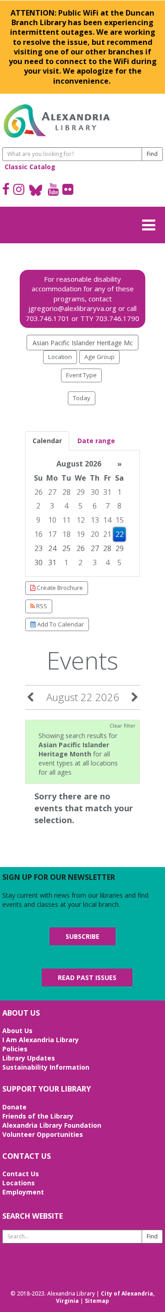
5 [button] (80, 506)
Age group (99, 357)
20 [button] (95, 534)
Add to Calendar (60, 624)
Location (60, 357)
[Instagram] (18, 190)
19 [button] (81, 534)
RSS (41, 606)
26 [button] (38, 492)
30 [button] (95, 492)
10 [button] (52, 520)
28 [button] (66, 492)
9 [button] (38, 520)
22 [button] (120, 534)
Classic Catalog (30, 166)
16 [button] (38, 534)
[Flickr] (67, 190)
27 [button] (52, 492)
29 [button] (81, 492)
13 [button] (95, 520)
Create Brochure (59, 588)
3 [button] (52, 506)
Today (81, 398)
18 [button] (66, 534)
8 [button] (119, 506)
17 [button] (52, 534)
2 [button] (38, 506)
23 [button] (38, 548)
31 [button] (107, 492)
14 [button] (107, 520)
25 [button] (66, 548)
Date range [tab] (96, 440)
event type (81, 375)
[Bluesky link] (36, 190)
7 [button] (107, 506)
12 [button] (81, 520)
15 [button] (120, 520)
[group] (82, 513)
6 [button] (95, 506)
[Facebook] (6, 190)
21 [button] (107, 534)
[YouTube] (53, 190)
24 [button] (52, 548)
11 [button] (66, 520)
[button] (151, 223)
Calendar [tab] (47, 440)
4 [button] (66, 506)
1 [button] (119, 492)
